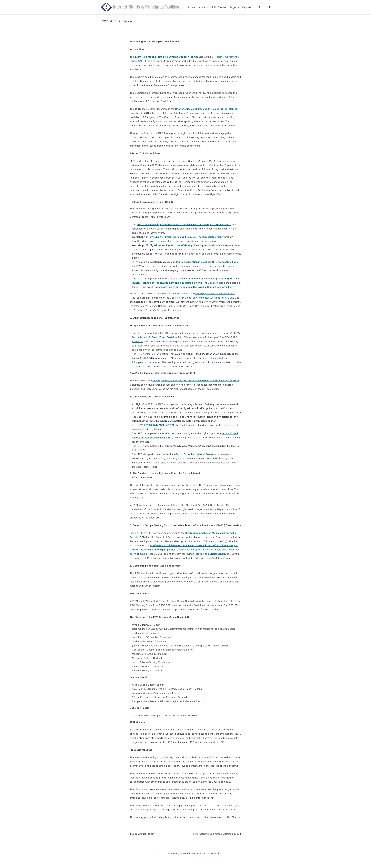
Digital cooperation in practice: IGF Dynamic (201, 261)
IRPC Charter (219, 7)
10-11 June (139, 553)
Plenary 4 (137, 341)
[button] (206, 7)
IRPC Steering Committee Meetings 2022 (216, 833)
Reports (246, 7)
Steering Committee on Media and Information (211, 532)
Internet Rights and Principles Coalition (186, 853)
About (201, 7)
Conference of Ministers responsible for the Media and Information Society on (194, 545)
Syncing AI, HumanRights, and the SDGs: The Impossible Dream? (187, 236)
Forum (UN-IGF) (139, 61)
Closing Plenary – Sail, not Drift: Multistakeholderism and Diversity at (191, 380)
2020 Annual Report (143, 833)
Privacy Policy (214, 853)
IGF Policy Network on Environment (215, 293)
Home (191, 7)
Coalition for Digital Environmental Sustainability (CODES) (202, 297)
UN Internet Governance (225, 56)
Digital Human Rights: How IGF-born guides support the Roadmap (187, 245)
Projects (234, 7)
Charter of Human (208, 358)
